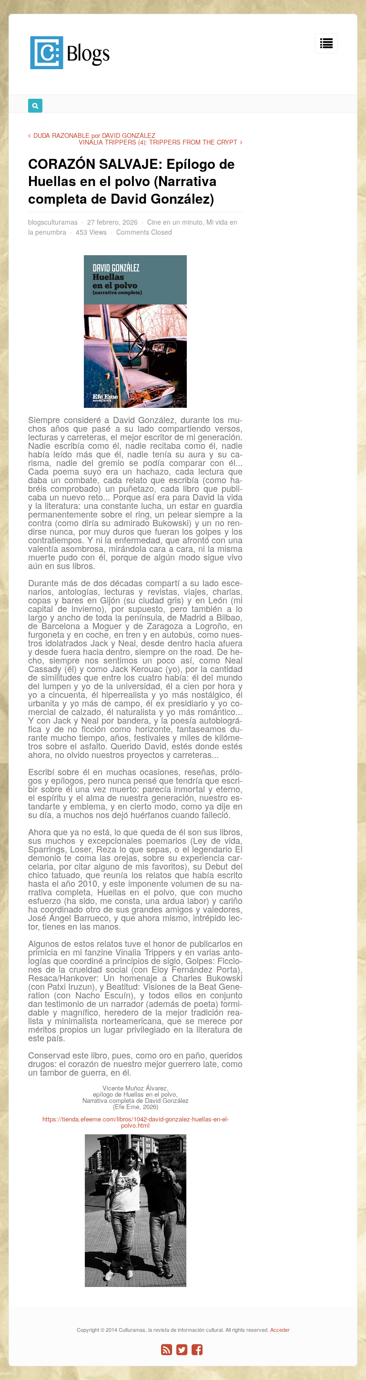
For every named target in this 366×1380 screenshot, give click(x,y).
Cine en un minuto (175, 222)
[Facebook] (197, 1349)
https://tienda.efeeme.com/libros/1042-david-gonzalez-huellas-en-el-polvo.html (135, 1122)
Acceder (280, 1329)
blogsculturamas (53, 222)
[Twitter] (181, 1349)
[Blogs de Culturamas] (70, 73)
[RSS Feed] (166, 1349)
